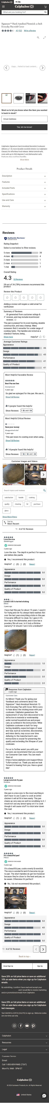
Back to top (24, 956)
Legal (4, 1049)
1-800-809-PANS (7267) (16, 1064)
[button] (44, 1095)
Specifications (8, 194)
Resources (6, 1042)
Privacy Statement (10, 990)
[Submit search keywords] (45, 12)
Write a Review (30, 31)
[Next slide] (42, 67)
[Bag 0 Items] (45, 6)
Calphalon (6, 1036)
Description (7, 176)
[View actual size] (38, 37)
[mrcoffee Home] (18, 2)
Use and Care (8, 200)
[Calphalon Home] (7, 2)
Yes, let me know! (24, 127)
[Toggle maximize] (44, 37)
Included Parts (8, 188)
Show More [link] (24, 160)
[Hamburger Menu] (3, 6)
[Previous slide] (6, 67)
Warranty (6, 206)
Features (6, 182)
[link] (14, 1025)
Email (4, 1060)
